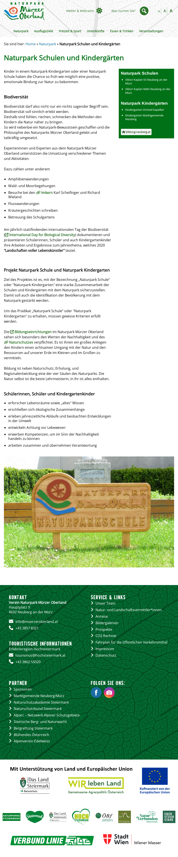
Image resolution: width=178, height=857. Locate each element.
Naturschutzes (21, 342)
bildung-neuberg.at (137, 132)
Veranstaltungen (151, 31)
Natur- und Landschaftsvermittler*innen (129, 609)
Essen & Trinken (122, 31)
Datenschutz (106, 655)
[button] (144, 11)
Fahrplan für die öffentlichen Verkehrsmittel (131, 642)
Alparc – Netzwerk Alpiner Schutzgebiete (47, 715)
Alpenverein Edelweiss (32, 741)
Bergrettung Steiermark (33, 728)
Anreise (102, 616)
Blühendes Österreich (31, 734)
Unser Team (105, 603)
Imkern (47, 192)
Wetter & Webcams (80, 11)
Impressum (105, 648)
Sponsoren (23, 689)
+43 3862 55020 (28, 661)
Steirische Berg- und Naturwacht (40, 721)
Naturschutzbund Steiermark (38, 708)
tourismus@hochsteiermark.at (40, 655)
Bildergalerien (107, 623)
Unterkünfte (95, 31)
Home (31, 44)
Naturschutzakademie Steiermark (41, 702)
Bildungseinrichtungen (33, 331)
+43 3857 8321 (27, 628)
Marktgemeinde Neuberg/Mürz (39, 695)
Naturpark (20, 31)
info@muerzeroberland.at (36, 621)
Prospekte (104, 629)
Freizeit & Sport (70, 31)
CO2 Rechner (106, 635)
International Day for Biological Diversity (42, 234)
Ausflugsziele (43, 31)
